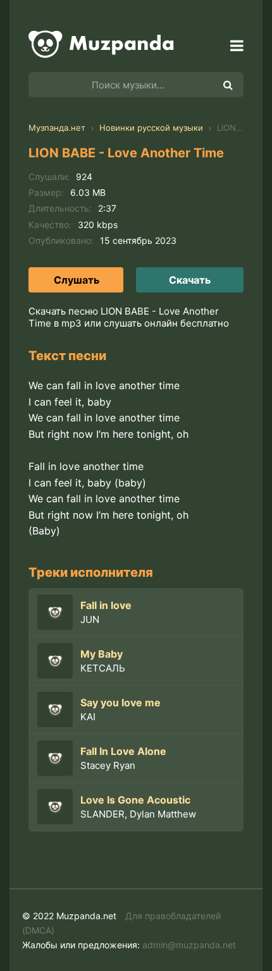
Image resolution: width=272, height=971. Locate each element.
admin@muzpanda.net (189, 944)
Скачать (190, 280)
